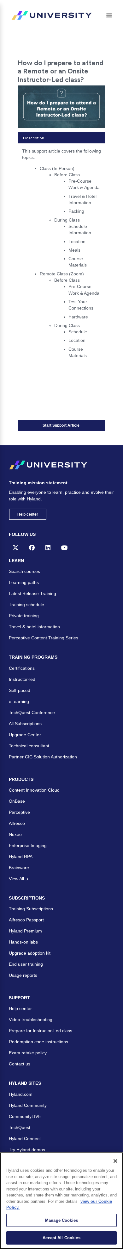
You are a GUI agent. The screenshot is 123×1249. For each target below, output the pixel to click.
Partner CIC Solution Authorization (43, 756)
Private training (24, 615)
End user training (26, 964)
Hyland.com (20, 1094)
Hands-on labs (23, 942)
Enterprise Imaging (28, 845)
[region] (61, 1200)
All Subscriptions (25, 723)
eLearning (19, 701)
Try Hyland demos (27, 1149)
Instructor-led (22, 679)
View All (17, 878)
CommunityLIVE (25, 1116)
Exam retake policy (28, 1052)
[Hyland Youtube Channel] (64, 547)
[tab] (61, 137)
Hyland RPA (20, 856)
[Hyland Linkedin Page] (48, 547)
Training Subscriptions (31, 908)
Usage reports (23, 975)
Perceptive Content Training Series (43, 637)
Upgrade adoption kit (29, 953)
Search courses (24, 571)
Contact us (19, 1063)
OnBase (17, 801)
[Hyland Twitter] (15, 547)
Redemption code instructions (38, 1041)
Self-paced (19, 690)
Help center (27, 514)
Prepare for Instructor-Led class (40, 1030)
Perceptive (19, 812)
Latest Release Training (32, 593)
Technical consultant (29, 745)
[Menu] (109, 15)
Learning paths (24, 582)
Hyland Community (28, 1105)
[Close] (115, 1161)
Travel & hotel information (34, 626)
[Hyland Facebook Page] (31, 547)
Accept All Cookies (61, 1237)
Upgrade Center (25, 734)
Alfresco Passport (26, 919)
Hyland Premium (25, 930)
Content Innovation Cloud (34, 790)
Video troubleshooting (30, 1019)
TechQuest (19, 1127)
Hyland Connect (25, 1138)
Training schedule (26, 604)
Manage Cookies (61, 1220)
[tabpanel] (61, 255)
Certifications (22, 668)
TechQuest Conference (32, 712)
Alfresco (17, 823)
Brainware (19, 867)
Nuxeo (15, 834)
